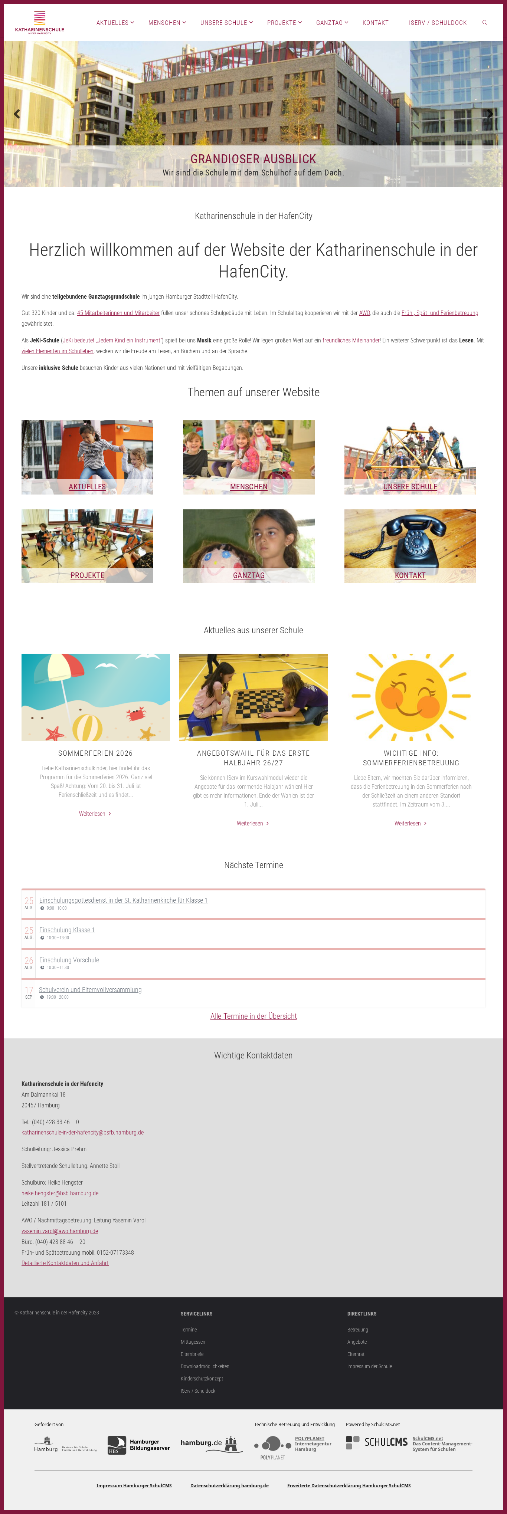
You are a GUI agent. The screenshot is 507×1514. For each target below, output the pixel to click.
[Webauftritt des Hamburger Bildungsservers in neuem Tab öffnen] (139, 1445)
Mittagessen (193, 1342)
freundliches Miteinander (351, 340)
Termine (189, 1330)
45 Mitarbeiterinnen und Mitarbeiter (118, 312)
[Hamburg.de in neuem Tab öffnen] (212, 1445)
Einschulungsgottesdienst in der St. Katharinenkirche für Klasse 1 (123, 900)
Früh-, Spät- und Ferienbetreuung (440, 312)
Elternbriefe (192, 1354)
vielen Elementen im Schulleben (58, 351)
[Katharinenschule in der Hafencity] (40, 22)
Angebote (357, 1342)
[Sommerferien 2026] (95, 740)
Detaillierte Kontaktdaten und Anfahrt (65, 1263)
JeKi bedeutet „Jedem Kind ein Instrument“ (112, 340)
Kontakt (410, 575)
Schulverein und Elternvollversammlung (90, 990)
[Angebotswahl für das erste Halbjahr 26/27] (253, 740)
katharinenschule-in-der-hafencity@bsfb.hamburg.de (83, 1132)
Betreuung (357, 1330)
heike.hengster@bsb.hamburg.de (60, 1193)
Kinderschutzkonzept (202, 1379)
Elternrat (355, 1354)
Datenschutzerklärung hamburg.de (229, 1485)
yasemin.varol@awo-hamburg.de (60, 1231)
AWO (364, 312)
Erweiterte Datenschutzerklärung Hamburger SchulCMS (349, 1485)
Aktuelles (87, 486)
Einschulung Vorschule (69, 960)
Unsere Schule (410, 486)
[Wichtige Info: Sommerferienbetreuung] (411, 740)
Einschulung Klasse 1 (67, 930)
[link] (485, 22)
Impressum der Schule (369, 1366)
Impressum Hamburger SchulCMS (134, 1485)
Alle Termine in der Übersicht (253, 1016)
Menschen (249, 486)
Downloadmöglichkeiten (205, 1366)
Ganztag (249, 575)
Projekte (87, 575)
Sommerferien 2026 (95, 753)
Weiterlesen (96, 814)
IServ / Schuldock (198, 1391)
